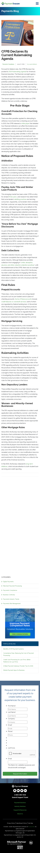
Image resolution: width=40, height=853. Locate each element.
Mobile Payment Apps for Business (14, 670)
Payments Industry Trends (11, 599)
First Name (12, 706)
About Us (20, 814)
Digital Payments (8, 581)
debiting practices (20, 199)
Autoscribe (31, 826)
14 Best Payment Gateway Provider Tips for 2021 (18, 666)
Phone (10, 731)
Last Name (12, 712)
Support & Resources (20, 810)
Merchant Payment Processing (12, 586)
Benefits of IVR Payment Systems (13, 649)
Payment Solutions (20, 802)
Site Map (30, 823)
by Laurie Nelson (32, 64)
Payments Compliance (10, 590)
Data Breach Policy (21, 823)
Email (10, 725)
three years (13, 197)
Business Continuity (9, 594)
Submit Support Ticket (20, 797)
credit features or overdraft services (13, 302)
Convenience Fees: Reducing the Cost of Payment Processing (18, 654)
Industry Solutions (20, 806)
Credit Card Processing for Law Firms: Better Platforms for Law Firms (17, 661)
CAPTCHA (11, 748)
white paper (25, 123)
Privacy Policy (11, 823)
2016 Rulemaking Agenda (17, 71)
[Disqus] (20, 499)
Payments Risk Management (12, 603)
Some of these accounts (23, 299)
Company (11, 718)
